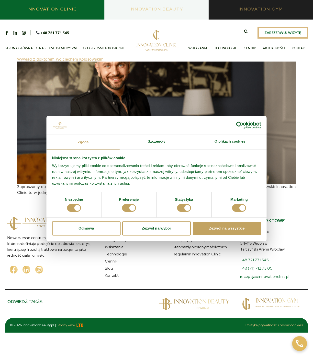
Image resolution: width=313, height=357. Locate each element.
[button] (246, 32)
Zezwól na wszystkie (227, 228)
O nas (40, 48)
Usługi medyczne (63, 48)
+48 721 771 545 (254, 259)
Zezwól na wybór (156, 228)
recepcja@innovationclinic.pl (264, 276)
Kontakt (299, 48)
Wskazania (197, 48)
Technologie (225, 48)
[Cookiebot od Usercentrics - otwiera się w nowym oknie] (239, 125)
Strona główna (19, 48)
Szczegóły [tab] (157, 141)
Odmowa (86, 228)
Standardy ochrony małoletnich (200, 247)
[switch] (129, 208)
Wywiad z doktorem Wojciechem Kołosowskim (60, 59)
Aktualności (274, 48)
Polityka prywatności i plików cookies (274, 325)
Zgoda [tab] (83, 142)
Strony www (65, 325)
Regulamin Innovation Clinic (197, 254)
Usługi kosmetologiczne (103, 48)
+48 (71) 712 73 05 (256, 268)
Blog (109, 268)
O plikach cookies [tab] (229, 141)
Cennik (250, 48)
